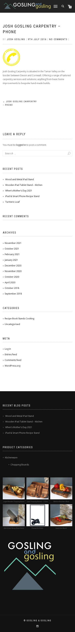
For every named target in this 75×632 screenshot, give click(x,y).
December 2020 (13, 265)
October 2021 (12, 248)
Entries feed (11, 354)
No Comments (58, 39)
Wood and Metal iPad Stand (19, 179)
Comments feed (13, 360)
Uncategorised (12, 324)
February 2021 (12, 254)
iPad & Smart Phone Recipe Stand (22, 196)
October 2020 (12, 276)
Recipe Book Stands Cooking (19, 318)
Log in (8, 348)
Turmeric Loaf (12, 201)
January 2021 (11, 259)
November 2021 (13, 243)
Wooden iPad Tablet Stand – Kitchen (23, 185)
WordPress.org (12, 365)
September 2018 (13, 293)
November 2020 (13, 271)
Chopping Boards (20, 464)
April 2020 (10, 282)
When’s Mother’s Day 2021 (18, 190)
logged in (21, 144)
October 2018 (12, 288)
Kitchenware (11, 457)
